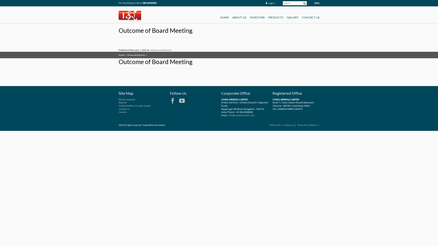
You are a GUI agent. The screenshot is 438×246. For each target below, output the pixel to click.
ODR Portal (274, 125)
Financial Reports (162, 50)
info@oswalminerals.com (241, 115)
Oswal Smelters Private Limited (135, 105)
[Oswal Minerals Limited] (130, 16)
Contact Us (124, 109)
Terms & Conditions (307, 125)
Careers (123, 112)
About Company (127, 99)
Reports (123, 102)
